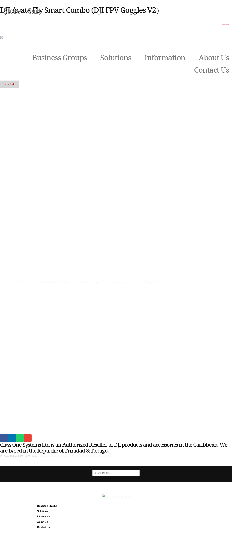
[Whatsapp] (20, 438)
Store (12, 11)
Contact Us (211, 70)
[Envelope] (28, 438)
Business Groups (59, 57)
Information (164, 57)
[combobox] (116, 473)
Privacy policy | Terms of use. (18, 455)
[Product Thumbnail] (225, 26)
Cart (34, 11)
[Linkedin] (12, 438)
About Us (214, 57)
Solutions (115, 57)
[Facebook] (4, 438)
